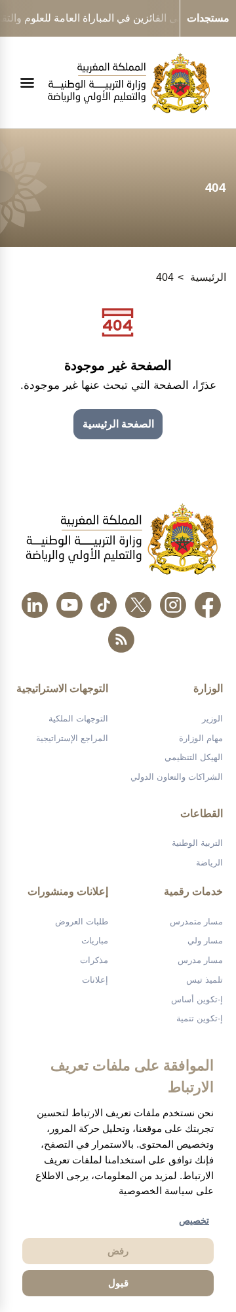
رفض (118, 1250)
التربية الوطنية (197, 843)
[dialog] (118, 1175)
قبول (118, 1282)
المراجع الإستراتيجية (72, 738)
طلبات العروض (81, 921)
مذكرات (94, 960)
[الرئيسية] (129, 82)
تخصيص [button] (194, 1220)
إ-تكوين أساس (197, 999)
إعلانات (95, 980)
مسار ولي (205, 940)
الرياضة (209, 862)
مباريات (94, 940)
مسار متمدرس (196, 921)
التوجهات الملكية (78, 718)
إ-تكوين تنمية (199, 1018)
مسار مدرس (200, 960)
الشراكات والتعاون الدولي (176, 777)
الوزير (212, 718)
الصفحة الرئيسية (118, 423)
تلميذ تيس (204, 980)
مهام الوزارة (201, 738)
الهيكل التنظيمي (194, 757)
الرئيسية (208, 277)
